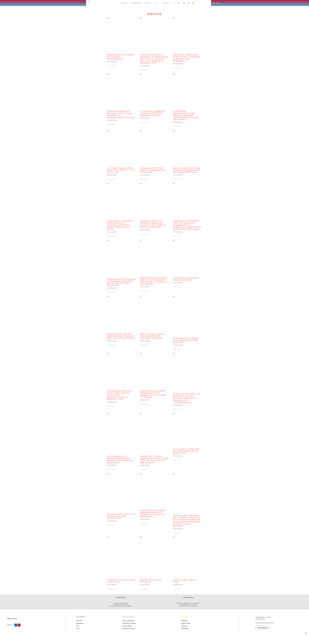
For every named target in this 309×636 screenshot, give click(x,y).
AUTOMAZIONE (128, 617)
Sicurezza (125, 2)
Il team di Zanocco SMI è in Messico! (121, 581)
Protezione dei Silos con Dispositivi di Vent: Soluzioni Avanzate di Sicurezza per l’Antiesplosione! (186, 398)
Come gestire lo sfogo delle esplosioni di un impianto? (185, 340)
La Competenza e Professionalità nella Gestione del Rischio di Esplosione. (120, 459)
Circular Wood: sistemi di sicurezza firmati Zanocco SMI (121, 516)
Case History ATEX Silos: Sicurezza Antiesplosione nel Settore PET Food (187, 170)
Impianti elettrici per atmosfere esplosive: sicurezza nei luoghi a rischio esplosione (152, 224)
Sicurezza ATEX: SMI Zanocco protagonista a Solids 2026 (153, 170)
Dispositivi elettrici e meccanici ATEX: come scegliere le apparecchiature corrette (120, 114)
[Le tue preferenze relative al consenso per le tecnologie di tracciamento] (306, 633)
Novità (156, 2)
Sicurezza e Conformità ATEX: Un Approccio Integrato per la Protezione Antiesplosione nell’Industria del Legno (187, 225)
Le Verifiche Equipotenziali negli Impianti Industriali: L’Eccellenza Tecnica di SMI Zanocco (186, 115)
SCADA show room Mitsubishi (151, 581)
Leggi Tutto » (111, 65)
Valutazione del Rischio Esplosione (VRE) (186, 279)
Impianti (148, 2)
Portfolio (166, 2)
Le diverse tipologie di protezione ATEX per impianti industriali (153, 113)
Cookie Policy (260, 623)
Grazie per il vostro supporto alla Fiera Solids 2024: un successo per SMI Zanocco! (154, 459)
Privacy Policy (269, 623)
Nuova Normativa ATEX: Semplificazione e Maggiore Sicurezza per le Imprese (153, 394)
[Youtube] (19, 625)
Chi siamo (176, 2)
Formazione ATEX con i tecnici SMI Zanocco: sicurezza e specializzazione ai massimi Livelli (120, 395)
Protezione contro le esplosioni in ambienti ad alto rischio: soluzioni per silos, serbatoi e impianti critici (154, 58)
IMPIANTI (184, 617)
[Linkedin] (15, 625)
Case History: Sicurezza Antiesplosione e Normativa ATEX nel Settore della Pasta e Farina (120, 225)
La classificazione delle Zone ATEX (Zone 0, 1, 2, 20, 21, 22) (121, 170)
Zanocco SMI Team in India (185, 581)
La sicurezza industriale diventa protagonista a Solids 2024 (186, 451)
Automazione (136, 2)
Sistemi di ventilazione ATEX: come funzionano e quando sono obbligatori (186, 57)
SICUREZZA (80, 617)
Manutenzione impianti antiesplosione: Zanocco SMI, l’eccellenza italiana (121, 336)
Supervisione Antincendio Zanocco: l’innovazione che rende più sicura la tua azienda (154, 280)
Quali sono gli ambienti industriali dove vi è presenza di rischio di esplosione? (153, 513)
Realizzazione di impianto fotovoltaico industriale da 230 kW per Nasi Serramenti (121, 282)
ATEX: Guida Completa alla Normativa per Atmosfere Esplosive (152, 336)
